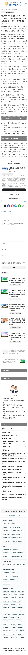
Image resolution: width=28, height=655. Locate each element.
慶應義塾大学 (12, 604)
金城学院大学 (5, 604)
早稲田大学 (23, 637)
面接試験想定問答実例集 (17, 556)
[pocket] (12, 205)
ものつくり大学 (13, 634)
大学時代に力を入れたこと (17, 530)
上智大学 (4, 614)
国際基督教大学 (6, 607)
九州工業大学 (20, 597)
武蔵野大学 (11, 630)
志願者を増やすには (6, 556)
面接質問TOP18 (16, 549)
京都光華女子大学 (16, 601)
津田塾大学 (5, 620)
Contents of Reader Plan (14, 194)
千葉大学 (18, 617)
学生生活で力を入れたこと (17, 537)
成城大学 (15, 614)
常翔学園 (23, 611)
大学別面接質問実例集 (7, 549)
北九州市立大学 (13, 597)
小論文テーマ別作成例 (7, 564)
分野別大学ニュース (13, 579)
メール (4, 249)
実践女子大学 (5, 611)
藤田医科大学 (19, 627)
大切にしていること (6, 530)
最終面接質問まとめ (6, 552)
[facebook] (8, 205)
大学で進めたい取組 (6, 537)
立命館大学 (12, 637)
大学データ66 (15, 572)
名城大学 (16, 630)
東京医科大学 (11, 620)
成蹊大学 (9, 614)
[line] (19, 205)
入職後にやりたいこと (16, 523)
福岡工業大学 (5, 627)
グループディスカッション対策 (19, 564)
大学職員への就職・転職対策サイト (14, 650)
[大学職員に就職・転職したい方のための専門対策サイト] (14, 3)
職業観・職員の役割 (16, 534)
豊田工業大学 (5, 624)
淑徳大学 (11, 611)
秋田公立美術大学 (6, 591)
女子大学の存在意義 (6, 572)
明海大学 (22, 630)
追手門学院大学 (21, 591)
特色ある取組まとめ (6, 583)
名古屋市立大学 (13, 624)
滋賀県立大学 (19, 607)
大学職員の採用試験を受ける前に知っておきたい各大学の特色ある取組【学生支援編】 (17, 280)
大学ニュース (5, 579)
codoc (25, 201)
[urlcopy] (23, 205)
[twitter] (5, 205)
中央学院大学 (12, 617)
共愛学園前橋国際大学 (7, 601)
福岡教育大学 (20, 624)
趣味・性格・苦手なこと (18, 541)
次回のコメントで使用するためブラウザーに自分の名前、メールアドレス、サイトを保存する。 (14, 263)
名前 (3, 243)
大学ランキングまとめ (7, 576)
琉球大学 (17, 637)
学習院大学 (16, 594)
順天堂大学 (17, 611)
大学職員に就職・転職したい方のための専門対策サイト (14, 648)
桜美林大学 (5, 594)
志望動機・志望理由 (6, 523)
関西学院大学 (22, 594)
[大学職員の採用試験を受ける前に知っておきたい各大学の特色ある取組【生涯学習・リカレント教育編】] (15, 205)
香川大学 (10, 594)
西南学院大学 (21, 614)
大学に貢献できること (7, 527)
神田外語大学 (5, 597)
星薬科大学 (5, 630)
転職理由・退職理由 (6, 534)
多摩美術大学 (5, 617)
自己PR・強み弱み (16, 527)
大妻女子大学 (14, 591)
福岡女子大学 (12, 627)
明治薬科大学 (5, 634)
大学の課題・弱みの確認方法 (17, 552)
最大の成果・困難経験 (7, 541)
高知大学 (18, 604)
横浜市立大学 (5, 637)
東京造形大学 (18, 620)
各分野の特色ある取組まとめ (8, 211)
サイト (3, 256)
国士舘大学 (12, 607)
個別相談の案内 (16, 576)
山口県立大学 (20, 634)
